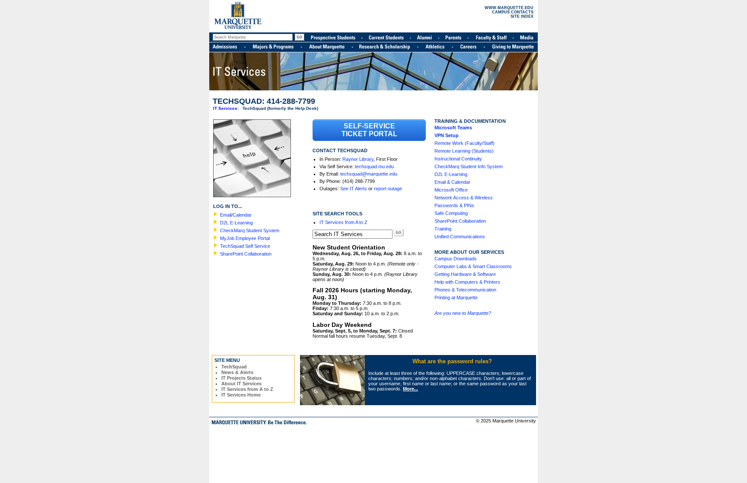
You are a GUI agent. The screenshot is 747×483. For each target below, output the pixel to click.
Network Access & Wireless (463, 197)
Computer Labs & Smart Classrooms (473, 266)
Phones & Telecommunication (465, 289)
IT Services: (226, 108)
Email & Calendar (452, 182)
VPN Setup (446, 135)
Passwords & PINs (454, 205)
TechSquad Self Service (245, 246)
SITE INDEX (522, 16)
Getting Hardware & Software (465, 274)
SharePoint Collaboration (245, 253)
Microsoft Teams (453, 127)
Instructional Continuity (458, 158)
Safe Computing (451, 213)
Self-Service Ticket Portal (369, 130)
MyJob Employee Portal (245, 238)
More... (410, 388)
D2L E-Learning (236, 222)
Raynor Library (358, 159)
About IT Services (241, 383)
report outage (388, 188)
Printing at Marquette (456, 297)
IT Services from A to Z (343, 222)
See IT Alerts (353, 188)
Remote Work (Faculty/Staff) (464, 143)
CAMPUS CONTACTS (512, 12)
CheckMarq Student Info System (468, 166)
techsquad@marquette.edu (368, 173)
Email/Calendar (236, 215)
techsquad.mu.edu (374, 166)
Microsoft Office (451, 189)
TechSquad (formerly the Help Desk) (280, 108)
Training (442, 228)
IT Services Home (241, 394)
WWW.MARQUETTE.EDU (509, 8)
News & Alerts (237, 372)
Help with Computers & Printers (467, 282)
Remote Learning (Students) (464, 151)
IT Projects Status (241, 378)
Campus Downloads (455, 258)
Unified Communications (459, 236)
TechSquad (234, 366)
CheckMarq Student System (249, 230)
